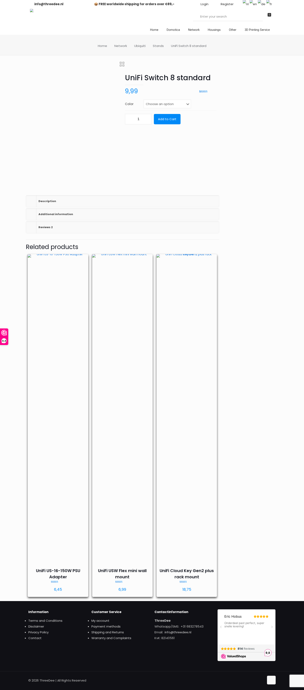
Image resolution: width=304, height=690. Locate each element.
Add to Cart (167, 119)
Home (102, 46)
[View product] (82, 260)
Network (120, 46)
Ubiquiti (140, 46)
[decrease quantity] (129, 119)
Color (129, 104)
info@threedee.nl (48, 4)
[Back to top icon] (271, 680)
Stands (158, 46)
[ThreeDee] (31, 11)
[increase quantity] (147, 119)
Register (226, 4)
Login (204, 4)
